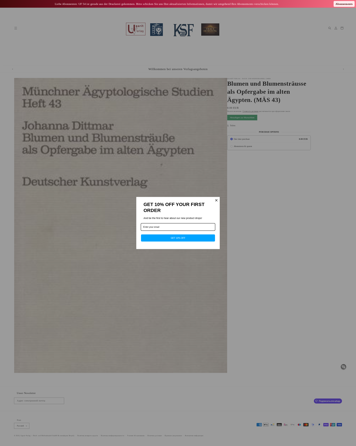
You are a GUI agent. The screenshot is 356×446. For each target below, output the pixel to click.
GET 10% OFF (178, 238)
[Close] (216, 200)
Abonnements (344, 3)
